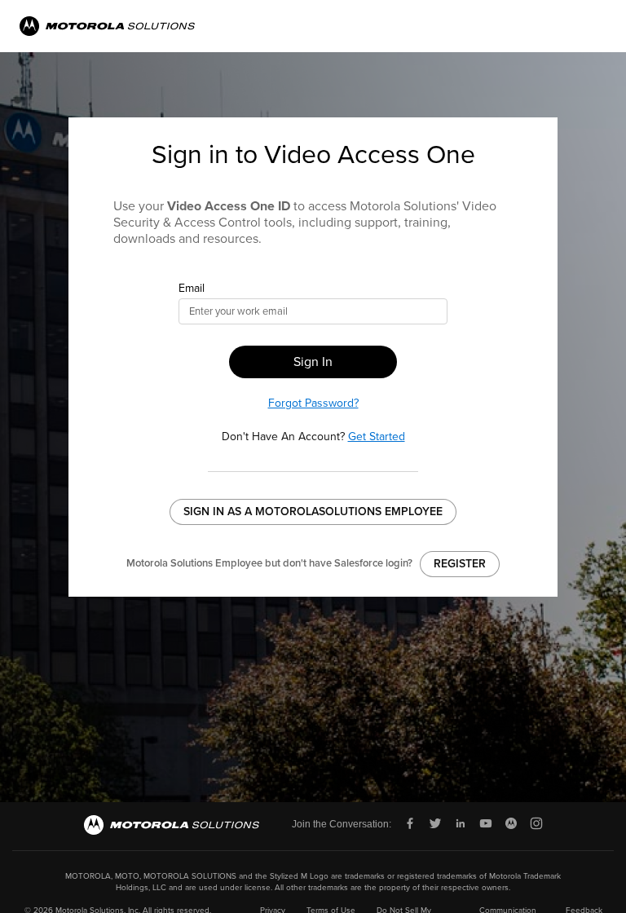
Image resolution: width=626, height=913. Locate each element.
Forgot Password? (313, 403)
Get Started (376, 436)
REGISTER (460, 564)
